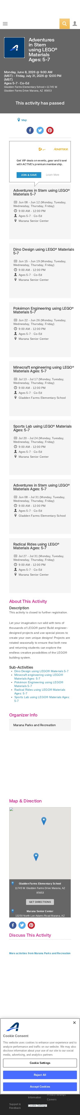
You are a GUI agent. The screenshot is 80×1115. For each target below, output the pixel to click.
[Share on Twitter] (40, 130)
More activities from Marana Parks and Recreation (40, 953)
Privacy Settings (56, 1094)
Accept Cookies (40, 1086)
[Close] (74, 1022)
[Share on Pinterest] (50, 130)
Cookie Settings (40, 1062)
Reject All (40, 1074)
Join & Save (29, 174)
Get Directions (40, 901)
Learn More (52, 174)
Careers (51, 1099)
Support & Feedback (15, 1106)
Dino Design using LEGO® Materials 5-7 (41, 671)
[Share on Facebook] (30, 130)
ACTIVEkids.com (24, 24)
